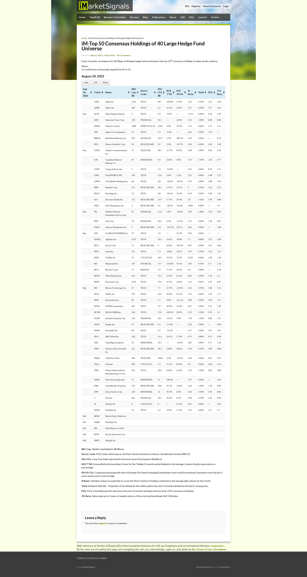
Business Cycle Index (115, 17)
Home (82, 17)
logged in (103, 523)
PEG (210, 92)
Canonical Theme (203, 567)
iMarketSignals (88, 567)
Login (226, 6)
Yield (201, 92)
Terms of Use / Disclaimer (211, 549)
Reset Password (211, 6)
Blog (145, 17)
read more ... (218, 545)
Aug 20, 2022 (85, 92)
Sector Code (144, 92)
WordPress (225, 567)
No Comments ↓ (124, 55)
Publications (158, 17)
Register (196, 6)
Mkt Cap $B (134, 92)
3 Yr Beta (219, 92)
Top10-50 (94, 17)
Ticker (97, 92)
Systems (134, 17)
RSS (187, 6)
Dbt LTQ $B (160, 92)
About (172, 17)
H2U (182, 17)
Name (108, 92)
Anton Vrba (110, 55)
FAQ (191, 17)
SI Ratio (191, 92)
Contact (202, 17)
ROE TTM (169, 92)
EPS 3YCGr (180, 92)
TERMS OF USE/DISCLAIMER (92, 558)
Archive (215, 17)
